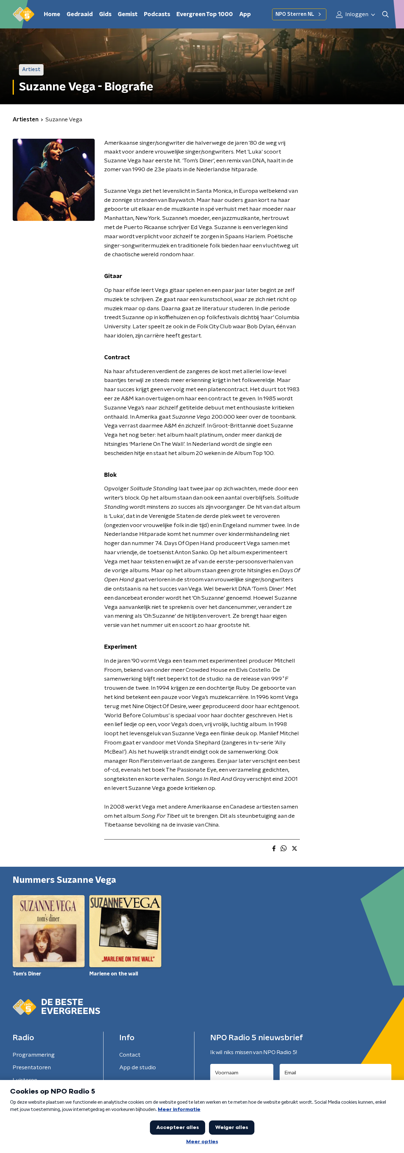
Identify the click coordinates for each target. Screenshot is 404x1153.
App (245, 14)
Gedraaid (80, 14)
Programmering (34, 1055)
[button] (385, 14)
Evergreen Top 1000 (204, 14)
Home (52, 14)
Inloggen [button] (356, 14)
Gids (105, 14)
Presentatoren (32, 1068)
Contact (129, 1055)
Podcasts (157, 14)
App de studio (137, 1068)
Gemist (128, 14)
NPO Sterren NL (295, 14)
